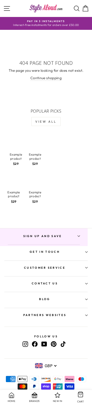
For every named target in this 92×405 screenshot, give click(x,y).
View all (46, 121)
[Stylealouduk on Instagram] (25, 344)
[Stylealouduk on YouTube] (44, 344)
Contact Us (45, 283)
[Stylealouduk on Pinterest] (53, 344)
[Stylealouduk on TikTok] (63, 344)
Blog (44, 299)
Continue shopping (46, 78)
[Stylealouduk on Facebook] (35, 344)
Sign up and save (42, 236)
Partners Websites (44, 315)
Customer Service (44, 267)
